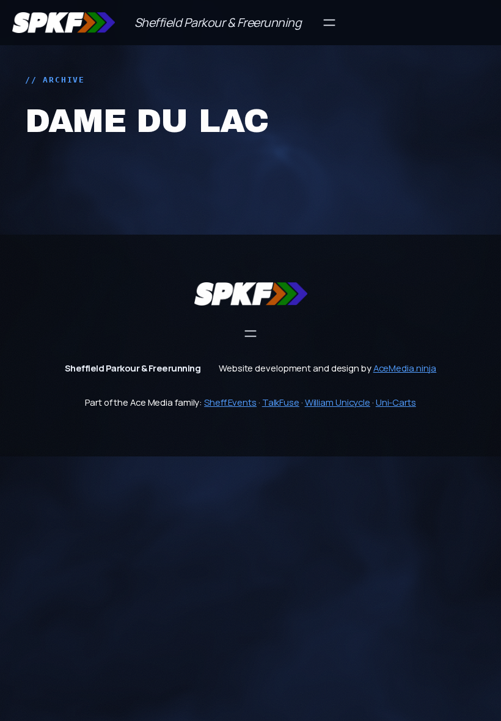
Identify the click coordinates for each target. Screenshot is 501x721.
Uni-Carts (396, 402)
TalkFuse (280, 402)
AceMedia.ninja (405, 368)
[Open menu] (329, 22)
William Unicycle (337, 402)
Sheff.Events (230, 402)
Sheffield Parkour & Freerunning (218, 22)
